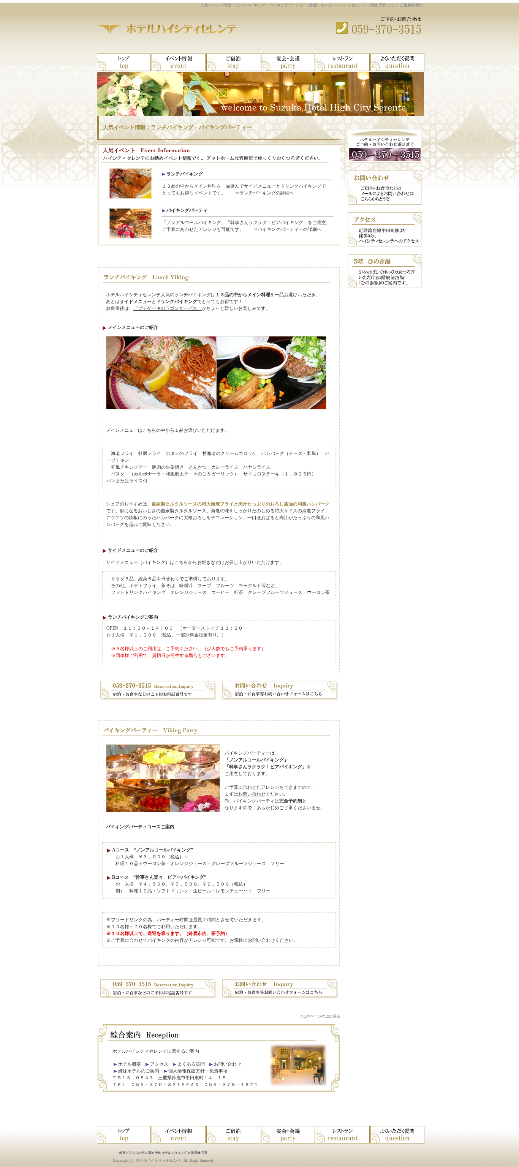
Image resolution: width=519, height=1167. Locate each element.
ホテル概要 (129, 1064)
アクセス (159, 1064)
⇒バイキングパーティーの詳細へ (287, 229)
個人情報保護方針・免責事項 (198, 1071)
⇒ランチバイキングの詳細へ (264, 193)
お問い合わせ (252, 794)
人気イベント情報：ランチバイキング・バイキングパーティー (177, 127)
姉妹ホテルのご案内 (138, 1071)
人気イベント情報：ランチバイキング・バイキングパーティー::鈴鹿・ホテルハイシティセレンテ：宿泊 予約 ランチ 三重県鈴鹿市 (312, 5)
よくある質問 (191, 1064)
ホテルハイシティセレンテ (158, 1160)
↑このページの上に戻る (320, 1016)
